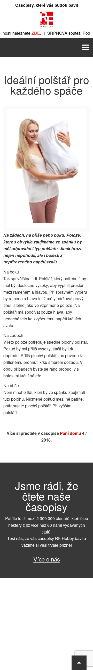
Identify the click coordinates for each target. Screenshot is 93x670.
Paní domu (70, 433)
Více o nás (46, 559)
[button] (79, 662)
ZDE (33, 33)
